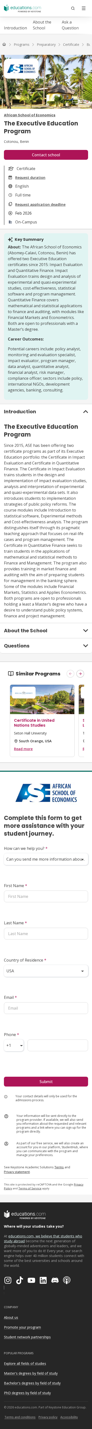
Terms (59, 1167)
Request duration (30, 177)
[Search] (72, 8)
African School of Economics (29, 115)
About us (11, 1317)
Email (10, 997)
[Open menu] (83, 8)
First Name (15, 885)
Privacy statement (17, 1172)
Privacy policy (48, 1417)
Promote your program (22, 1327)
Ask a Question (70, 25)
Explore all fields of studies (25, 1363)
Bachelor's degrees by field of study (32, 1383)
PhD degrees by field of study (27, 1393)
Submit (46, 1081)
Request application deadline (40, 204)
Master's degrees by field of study (31, 1373)
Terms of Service (29, 1188)
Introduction (15, 28)
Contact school (46, 155)
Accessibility (69, 1417)
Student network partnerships (27, 1337)
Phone (11, 1034)
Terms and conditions (20, 1417)
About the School (42, 25)
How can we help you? (26, 848)
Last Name (15, 923)
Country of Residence (25, 960)
